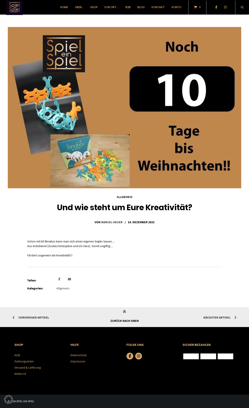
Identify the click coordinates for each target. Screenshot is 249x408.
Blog (141, 7)
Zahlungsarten (24, 361)
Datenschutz (78, 355)
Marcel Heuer (112, 222)
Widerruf (20, 374)
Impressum (77, 361)
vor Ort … (111, 7)
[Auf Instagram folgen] (225, 7)
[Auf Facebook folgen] (216, 7)
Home (64, 7)
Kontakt (158, 7)
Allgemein (124, 197)
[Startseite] (14, 7)
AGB (17, 355)
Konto (176, 7)
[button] (59, 279)
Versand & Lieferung (27, 367)
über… (79, 7)
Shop (93, 7)
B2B (128, 7)
